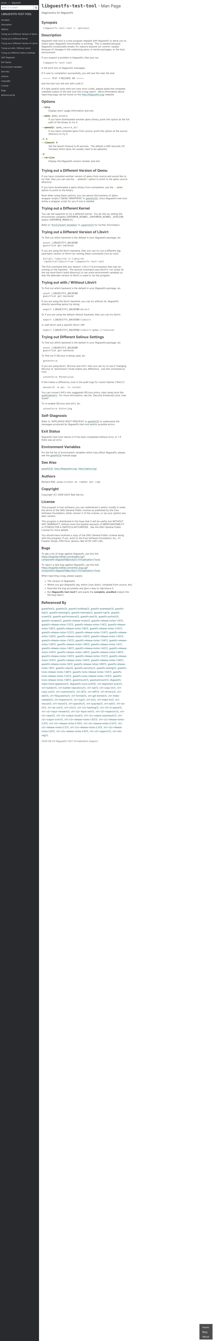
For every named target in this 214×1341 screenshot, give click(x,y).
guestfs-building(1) (79, 608)
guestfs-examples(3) (102, 608)
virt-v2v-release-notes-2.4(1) (86, 727)
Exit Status (6, 62)
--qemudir (48, 127)
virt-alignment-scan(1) (109, 683)
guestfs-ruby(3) (64, 668)
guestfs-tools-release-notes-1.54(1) (92, 675)
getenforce (49, 360)
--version (48, 157)
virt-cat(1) (92, 687)
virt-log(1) (79, 699)
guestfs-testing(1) (106, 668)
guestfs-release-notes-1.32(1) (58, 640)
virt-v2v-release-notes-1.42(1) (80, 719)
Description (6, 24)
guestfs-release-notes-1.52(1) (91, 656)
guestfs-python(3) (109, 616)
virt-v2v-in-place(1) (111, 707)
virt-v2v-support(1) (100, 731)
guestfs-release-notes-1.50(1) (58, 656)
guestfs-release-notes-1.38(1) (73, 644)
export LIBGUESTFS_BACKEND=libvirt (66, 319)
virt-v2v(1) (70, 707)
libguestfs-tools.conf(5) (83, 683)
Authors (4, 76)
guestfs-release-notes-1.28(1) (73, 636)
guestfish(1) (47, 608)
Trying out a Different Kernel (14, 39)
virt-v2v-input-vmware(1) (56, 711)
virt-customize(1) (65, 691)
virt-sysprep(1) (94, 703)
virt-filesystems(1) (60, 695)
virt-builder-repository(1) (72, 687)
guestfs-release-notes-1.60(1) (90, 664)
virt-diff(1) (93, 691)
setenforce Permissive (57, 377)
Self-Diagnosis (8, 57)
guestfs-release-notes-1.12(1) (57, 624)
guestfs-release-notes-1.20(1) (106, 628)
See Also (5, 71)
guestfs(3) (91, 198)
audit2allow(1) (49, 395)
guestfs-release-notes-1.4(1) (106, 644)
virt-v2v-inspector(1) (107, 711)
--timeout (48, 142)
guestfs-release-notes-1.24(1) (91, 632)
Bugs (3, 90)
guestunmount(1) (99, 679)
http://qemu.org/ (87, 468)
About (205, 1336)
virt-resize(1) (60, 703)
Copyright (5, 81)
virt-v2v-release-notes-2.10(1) (65, 723)
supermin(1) (87, 224)
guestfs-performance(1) (66, 616)
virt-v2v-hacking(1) (88, 707)
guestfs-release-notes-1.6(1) (57, 664)
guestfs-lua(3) (102, 612)
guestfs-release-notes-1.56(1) (73, 660)
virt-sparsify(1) (77, 703)
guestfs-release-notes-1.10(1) (107, 620)
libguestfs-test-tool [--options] (65, 28)
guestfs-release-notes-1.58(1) (107, 660)
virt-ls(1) (91, 699)
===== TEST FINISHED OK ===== (62, 78)
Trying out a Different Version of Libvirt (19, 43)
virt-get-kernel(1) (97, 695)
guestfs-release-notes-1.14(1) (91, 624)
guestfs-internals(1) (82, 612)
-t (42, 139)
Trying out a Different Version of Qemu (19, 34)
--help (45, 107)
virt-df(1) (81, 691)
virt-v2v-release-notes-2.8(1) (72, 731)
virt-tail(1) (109, 703)
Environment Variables (11, 67)
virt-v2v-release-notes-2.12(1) (100, 723)
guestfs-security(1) (85, 668)
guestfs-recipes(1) (52, 620)
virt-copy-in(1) (108, 687)
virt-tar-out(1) (55, 707)
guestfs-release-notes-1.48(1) (107, 652)
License (4, 85)
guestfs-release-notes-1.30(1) (107, 636)
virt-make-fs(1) (105, 699)
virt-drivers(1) (108, 691)
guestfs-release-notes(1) (76, 620)
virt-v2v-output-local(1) (69, 715)
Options (4, 29)
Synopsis (5, 20)
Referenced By (8, 95)
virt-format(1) (78, 695)
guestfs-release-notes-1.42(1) (91, 648)
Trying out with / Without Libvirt (16, 48)
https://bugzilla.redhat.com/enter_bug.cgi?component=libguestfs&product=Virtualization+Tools (70, 569)
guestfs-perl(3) (89, 616)
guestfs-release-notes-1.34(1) (91, 640)
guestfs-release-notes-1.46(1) (73, 652)
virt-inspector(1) (63, 699)
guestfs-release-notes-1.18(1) (72, 628)
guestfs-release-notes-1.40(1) (58, 648)
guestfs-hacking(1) (59, 612)
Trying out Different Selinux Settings (18, 53)
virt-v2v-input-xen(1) (82, 711)
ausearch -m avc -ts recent (61, 387)
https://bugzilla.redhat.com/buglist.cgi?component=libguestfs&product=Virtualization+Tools (70, 558)
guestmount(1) (81, 679)
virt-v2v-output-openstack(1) (100, 715)
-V (42, 154)
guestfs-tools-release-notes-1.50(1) (92, 671)
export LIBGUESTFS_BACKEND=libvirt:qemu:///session (77, 330)
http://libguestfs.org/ (93, 94)
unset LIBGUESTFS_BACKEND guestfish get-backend (59, 244)
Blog (204, 1332)
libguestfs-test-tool (16, 14)
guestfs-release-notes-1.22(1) (58, 632)
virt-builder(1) (49, 687)
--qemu (45, 115)
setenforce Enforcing (56, 408)
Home (205, 1327)
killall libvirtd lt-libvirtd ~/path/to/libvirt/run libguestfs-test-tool (72, 260)
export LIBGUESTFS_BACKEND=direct (65, 309)
